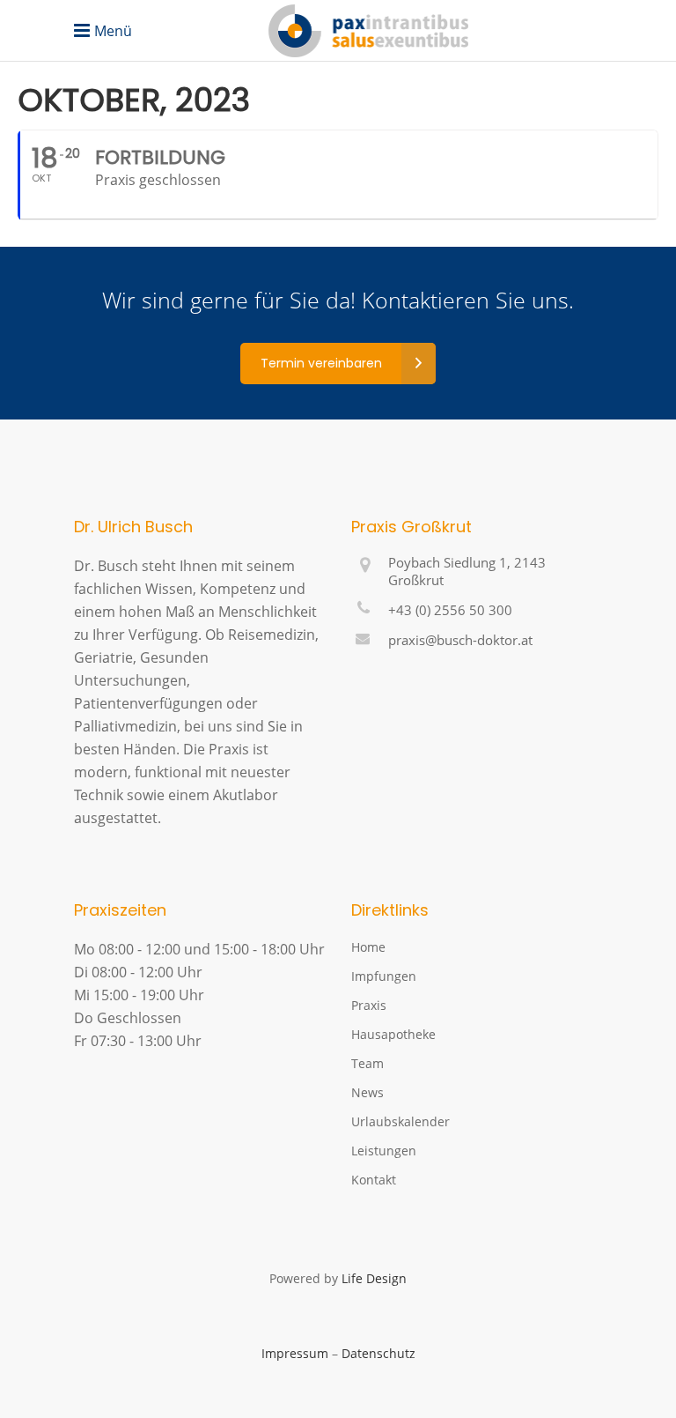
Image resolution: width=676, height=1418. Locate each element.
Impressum (294, 1353)
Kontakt (373, 1179)
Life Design (374, 1278)
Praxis (368, 1005)
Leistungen (383, 1150)
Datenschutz (378, 1353)
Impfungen (383, 976)
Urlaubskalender (400, 1121)
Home (368, 947)
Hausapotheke (393, 1034)
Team (367, 1063)
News (367, 1092)
